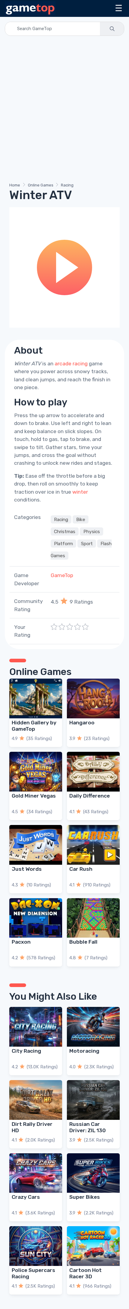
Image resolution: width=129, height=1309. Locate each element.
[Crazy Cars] (35, 1173)
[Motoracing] (93, 1027)
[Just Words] (35, 845)
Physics (91, 531)
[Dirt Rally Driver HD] (35, 1100)
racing (80, 364)
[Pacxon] (35, 918)
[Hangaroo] (93, 698)
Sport (87, 543)
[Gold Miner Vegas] (35, 772)
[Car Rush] (93, 845)
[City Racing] (35, 1027)
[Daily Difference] (93, 772)
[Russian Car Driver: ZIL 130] (93, 1100)
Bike (80, 519)
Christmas (64, 531)
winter (80, 492)
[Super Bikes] (93, 1173)
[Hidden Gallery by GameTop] (35, 698)
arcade (63, 364)
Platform (63, 543)
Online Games (40, 185)
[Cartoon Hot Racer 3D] (93, 1246)
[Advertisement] (64, 110)
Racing (67, 185)
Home (14, 185)
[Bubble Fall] (93, 918)
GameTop (62, 575)
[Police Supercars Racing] (35, 1246)
